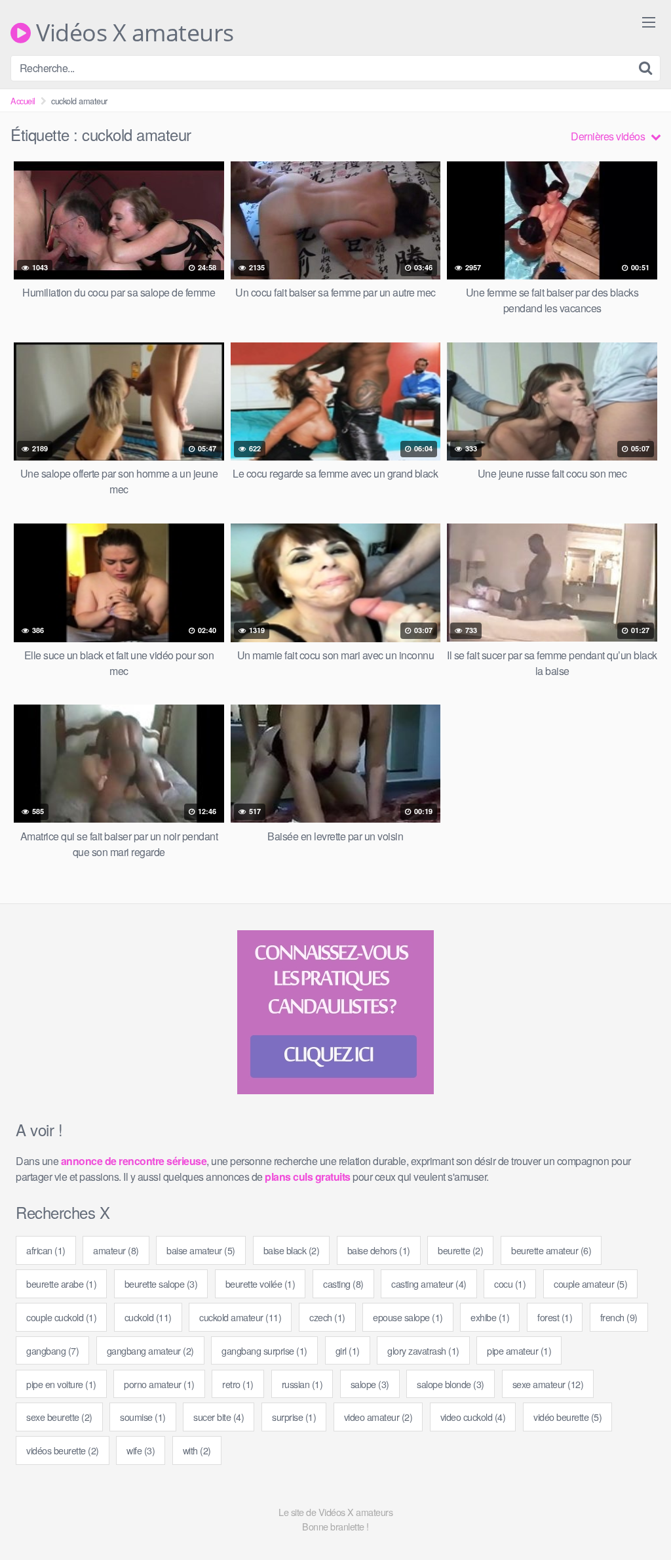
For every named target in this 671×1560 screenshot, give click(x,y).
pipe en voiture (61, 1384)
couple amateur (590, 1283)
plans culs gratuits (308, 1176)
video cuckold (473, 1417)
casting (343, 1283)
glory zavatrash (423, 1350)
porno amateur (159, 1384)
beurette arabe (61, 1283)
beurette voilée (260, 1283)
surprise (294, 1417)
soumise (143, 1417)
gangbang (52, 1350)
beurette (460, 1250)
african (46, 1250)
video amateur (378, 1417)
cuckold (148, 1317)
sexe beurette (59, 1417)
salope (370, 1384)
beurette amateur (551, 1250)
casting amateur (429, 1283)
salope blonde (450, 1384)
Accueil (22, 100)
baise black (291, 1250)
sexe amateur (548, 1384)
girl (348, 1350)
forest (554, 1317)
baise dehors (378, 1250)
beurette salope (161, 1283)
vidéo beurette (567, 1417)
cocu (510, 1283)
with (197, 1450)
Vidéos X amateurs (132, 33)
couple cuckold (61, 1317)
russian (302, 1384)
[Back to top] (634, 1518)
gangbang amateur (150, 1350)
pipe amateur (519, 1350)
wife (140, 1450)
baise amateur (200, 1250)
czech (327, 1317)
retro (238, 1384)
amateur (116, 1250)
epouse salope (408, 1317)
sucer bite (218, 1417)
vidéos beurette (62, 1450)
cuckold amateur (240, 1317)
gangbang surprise (264, 1350)
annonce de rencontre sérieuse (134, 1160)
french (619, 1317)
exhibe (489, 1317)
